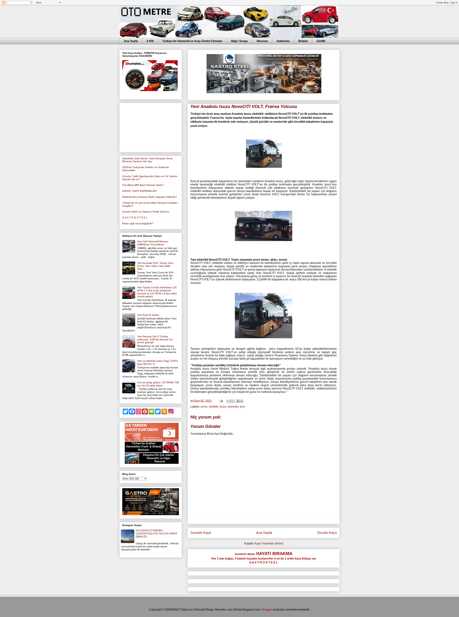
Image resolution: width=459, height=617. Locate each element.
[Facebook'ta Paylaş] (238, 401)
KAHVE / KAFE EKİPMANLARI (139, 191)
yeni (242, 406)
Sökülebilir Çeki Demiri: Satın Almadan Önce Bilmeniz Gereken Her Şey (147, 160)
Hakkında (283, 41)
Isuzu (222, 406)
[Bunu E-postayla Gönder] (228, 401)
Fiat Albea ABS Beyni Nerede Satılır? (143, 185)
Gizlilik (321, 41)
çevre (203, 406)
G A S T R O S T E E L (135, 217)
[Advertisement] (150, 126)
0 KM (150, 41)
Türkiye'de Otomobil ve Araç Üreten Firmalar (192, 41)
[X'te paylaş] (235, 401)
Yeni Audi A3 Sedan (148, 314)
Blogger (267, 609)
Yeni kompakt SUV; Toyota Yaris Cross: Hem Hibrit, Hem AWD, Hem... (155, 266)
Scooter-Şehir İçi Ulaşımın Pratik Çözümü (145, 211)
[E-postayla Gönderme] (221, 400)
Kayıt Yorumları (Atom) (269, 543)
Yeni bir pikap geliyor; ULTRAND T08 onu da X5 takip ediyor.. (158, 384)
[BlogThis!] (231, 401)
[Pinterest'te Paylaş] (241, 401)
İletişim (303, 41)
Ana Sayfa (131, 41)
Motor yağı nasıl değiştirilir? (137, 223)
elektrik (213, 406)
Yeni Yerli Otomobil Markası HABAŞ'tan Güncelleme (152, 243)
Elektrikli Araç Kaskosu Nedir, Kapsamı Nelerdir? (149, 196)
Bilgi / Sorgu (239, 41)
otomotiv (233, 406)
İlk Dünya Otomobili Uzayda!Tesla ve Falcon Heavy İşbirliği (157, 533)
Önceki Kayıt (327, 533)
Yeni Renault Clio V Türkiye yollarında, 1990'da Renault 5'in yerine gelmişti (155, 339)
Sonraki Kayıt (200, 533)
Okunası (262, 41)
